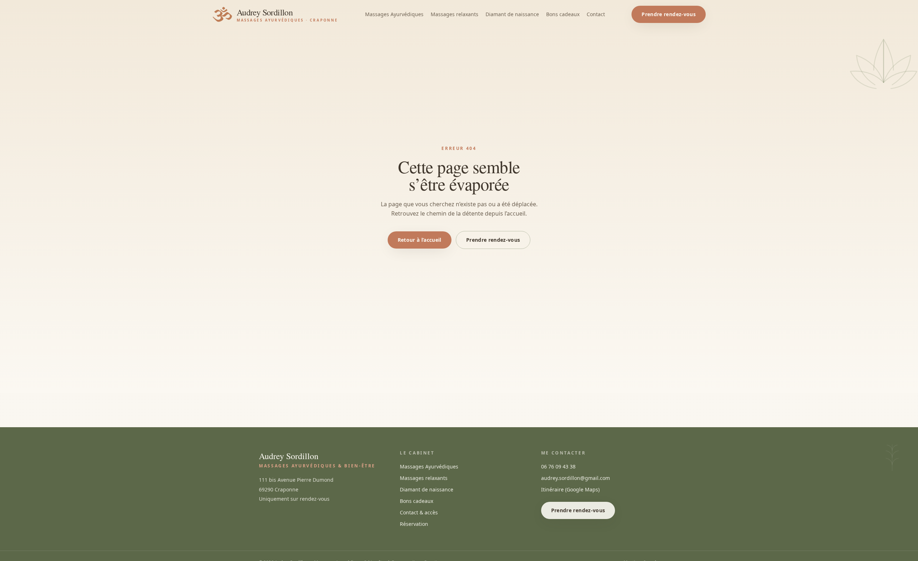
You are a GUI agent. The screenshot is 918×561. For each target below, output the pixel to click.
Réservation (414, 523)
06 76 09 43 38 (558, 466)
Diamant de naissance (512, 14)
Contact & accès (419, 512)
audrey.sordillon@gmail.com (575, 478)
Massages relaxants (454, 14)
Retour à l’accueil (419, 239)
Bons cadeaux (562, 14)
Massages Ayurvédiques (394, 14)
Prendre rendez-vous (669, 14)
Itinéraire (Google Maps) (570, 489)
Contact (596, 14)
